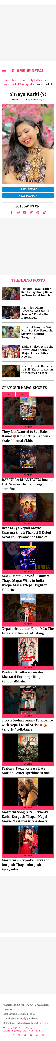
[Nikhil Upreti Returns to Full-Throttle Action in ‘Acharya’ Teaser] (11, 371)
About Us (39, 1031)
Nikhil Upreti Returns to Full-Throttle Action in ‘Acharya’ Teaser (37, 370)
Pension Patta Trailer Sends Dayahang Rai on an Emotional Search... (37, 292)
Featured (17, 80)
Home (5, 80)
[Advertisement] (28, 33)
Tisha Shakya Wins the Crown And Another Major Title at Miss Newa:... (37, 351)
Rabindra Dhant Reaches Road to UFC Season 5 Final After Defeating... (35, 312)
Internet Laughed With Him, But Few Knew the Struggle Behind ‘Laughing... (37, 332)
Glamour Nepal (37, 99)
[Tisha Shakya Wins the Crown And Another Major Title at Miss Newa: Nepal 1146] (11, 351)
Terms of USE (10, 1028)
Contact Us (28, 1031)
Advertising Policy (12, 1031)
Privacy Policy (25, 1028)
